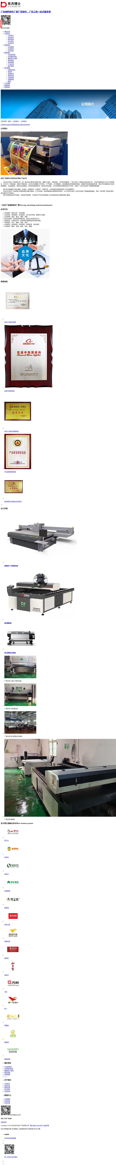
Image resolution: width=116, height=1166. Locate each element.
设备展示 (7, 85)
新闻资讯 (7, 45)
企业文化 (11, 37)
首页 (9, 121)
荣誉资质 (11, 39)
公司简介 (7, 33)
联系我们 (7, 87)
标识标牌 (11, 62)
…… (5, 1076)
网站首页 (7, 31)
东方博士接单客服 (10, 1138)
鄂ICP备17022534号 (36, 1125)
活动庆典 (11, 77)
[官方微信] (6, 24)
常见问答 (11, 51)
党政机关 (11, 73)
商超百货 (11, 75)
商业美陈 (11, 60)
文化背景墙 (11, 54)
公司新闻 (11, 47)
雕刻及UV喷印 (12, 58)
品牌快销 (11, 79)
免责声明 (46, 1125)
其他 (9, 81)
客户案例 (7, 68)
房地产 (10, 72)
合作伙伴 (11, 43)
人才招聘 (7, 83)
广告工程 (11, 64)
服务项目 (7, 52)
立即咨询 (4, 1122)
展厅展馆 (11, 66)
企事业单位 (11, 70)
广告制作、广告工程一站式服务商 (26, 12)
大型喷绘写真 (12, 56)
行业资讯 (11, 49)
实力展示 (11, 41)
